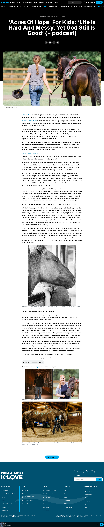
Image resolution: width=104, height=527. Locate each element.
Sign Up (99, 479)
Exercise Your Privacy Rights (8, 515)
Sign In (99, 2)
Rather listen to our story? (30, 153)
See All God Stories (52, 457)
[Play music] (102, 524)
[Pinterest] (57, 42)
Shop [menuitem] (35, 2)
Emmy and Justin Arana (29, 121)
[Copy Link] (46, 42)
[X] (54, 42)
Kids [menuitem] (56, 2)
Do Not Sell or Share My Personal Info (26, 515)
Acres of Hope (26, 115)
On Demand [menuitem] (49, 2)
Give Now (90, 2)
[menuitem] (12, 2)
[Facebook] (50, 42)
